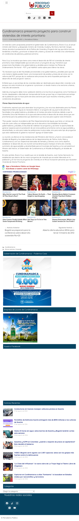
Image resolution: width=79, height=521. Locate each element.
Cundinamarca (10, 247)
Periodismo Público (31, 39)
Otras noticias (10, 249)
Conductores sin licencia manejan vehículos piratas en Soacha (39, 409)
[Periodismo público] (6, 3)
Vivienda (18, 249)
